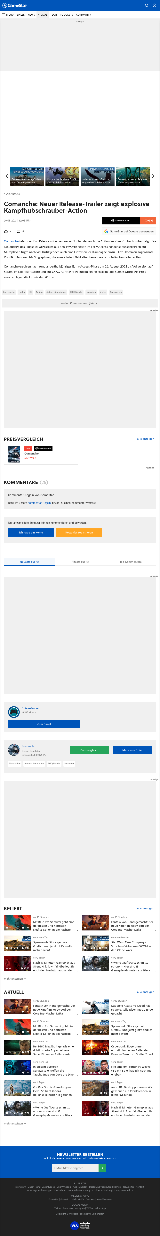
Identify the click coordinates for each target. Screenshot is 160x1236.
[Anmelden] (102, 1168)
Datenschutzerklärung (79, 1190)
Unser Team (34, 1186)
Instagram (80, 1208)
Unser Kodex (48, 1186)
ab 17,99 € (30, 458)
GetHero (90, 1199)
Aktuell (14, 992)
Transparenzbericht (123, 1190)
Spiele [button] (21, 14)
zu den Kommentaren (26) (77, 303)
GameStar (54, 1199)
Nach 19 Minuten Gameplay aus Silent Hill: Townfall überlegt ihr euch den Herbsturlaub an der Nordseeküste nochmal (54, 968)
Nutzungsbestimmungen (39, 1190)
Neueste (29, 562)
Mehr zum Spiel (132, 750)
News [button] (31, 14)
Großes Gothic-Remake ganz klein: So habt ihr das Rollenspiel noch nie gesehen (52, 1091)
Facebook (68, 1208)
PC (30, 292)
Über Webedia (64, 1186)
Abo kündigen (80, 1186)
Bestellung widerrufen (100, 1186)
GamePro (65, 1199)
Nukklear (91, 292)
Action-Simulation (56, 292)
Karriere (117, 1186)
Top (131, 562)
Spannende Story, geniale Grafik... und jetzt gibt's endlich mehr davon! (54, 946)
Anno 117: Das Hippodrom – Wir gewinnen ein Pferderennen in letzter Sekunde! (131, 1091)
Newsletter (128, 1186)
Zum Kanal (44, 724)
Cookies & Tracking (102, 1190)
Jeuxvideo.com (104, 1199)
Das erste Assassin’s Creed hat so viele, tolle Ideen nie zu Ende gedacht (132, 1009)
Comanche (11, 241)
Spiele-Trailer (30, 708)
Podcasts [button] (66, 14)
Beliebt (13, 908)
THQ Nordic (76, 292)
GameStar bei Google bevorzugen (132, 231)
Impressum (20, 1186)
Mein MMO (78, 1199)
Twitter (57, 1208)
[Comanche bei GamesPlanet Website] (14, 454)
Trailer (22, 292)
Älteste (80, 562)
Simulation (116, 292)
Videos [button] (42, 14)
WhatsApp (100, 1208)
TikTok (89, 1208)
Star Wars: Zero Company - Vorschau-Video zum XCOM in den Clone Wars (131, 946)
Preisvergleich (23, 439)
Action (39, 292)
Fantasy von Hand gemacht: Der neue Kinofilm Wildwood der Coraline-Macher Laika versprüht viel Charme (132, 928)
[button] (147, 5)
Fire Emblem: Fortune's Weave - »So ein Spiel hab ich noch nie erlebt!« (132, 1071)
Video (103, 292)
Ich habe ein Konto (31, 532)
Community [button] (84, 14)
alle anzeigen (145, 439)
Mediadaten (60, 1190)
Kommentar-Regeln (39, 503)
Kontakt (140, 1186)
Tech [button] (54, 14)
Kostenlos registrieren (79, 532)
